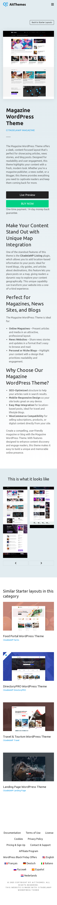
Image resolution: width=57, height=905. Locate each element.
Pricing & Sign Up (16, 845)
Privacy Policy (35, 838)
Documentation (12, 832)
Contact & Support (40, 845)
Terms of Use (33, 832)
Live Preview (27, 194)
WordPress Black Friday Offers (20, 857)
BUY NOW (27, 203)
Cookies (18, 838)
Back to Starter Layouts (42, 22)
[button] (15, 563)
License (49, 832)
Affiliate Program (28, 851)
